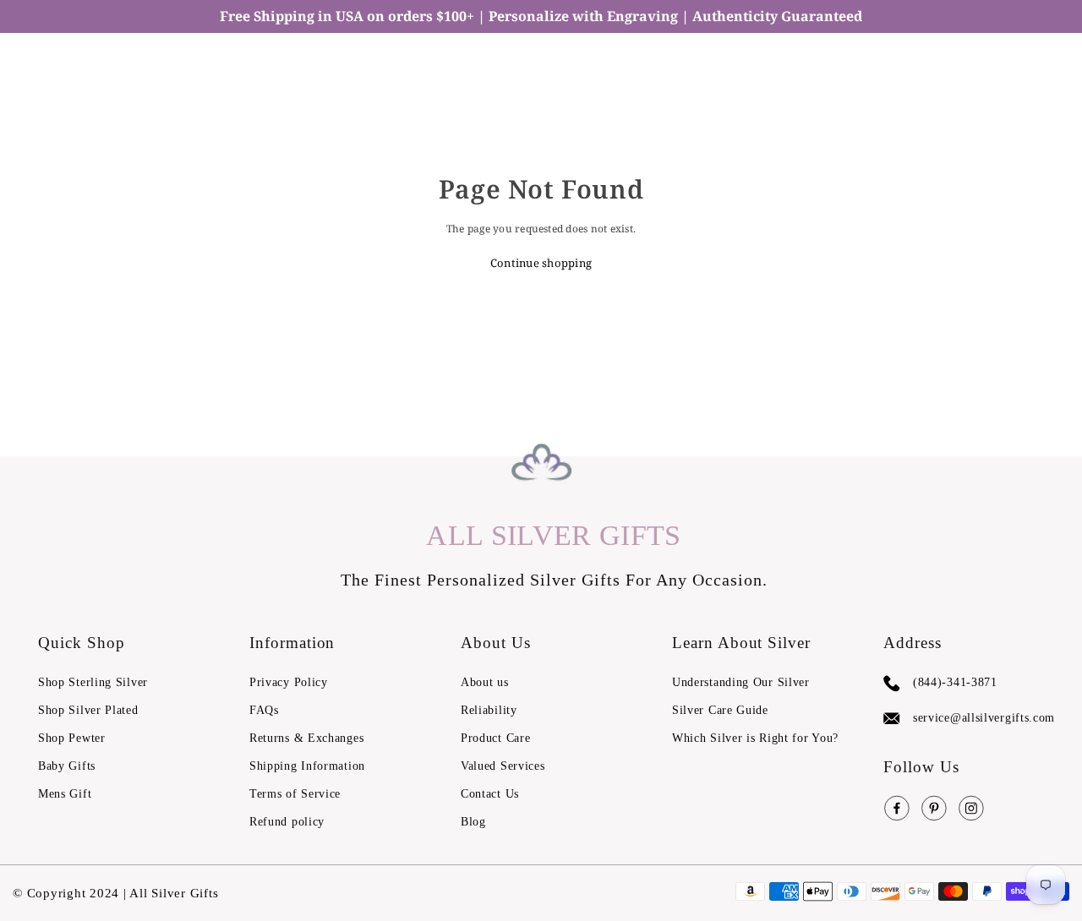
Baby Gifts (67, 766)
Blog (473, 821)
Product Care (495, 738)
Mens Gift (64, 793)
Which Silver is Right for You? (755, 738)
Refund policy (287, 821)
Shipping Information (307, 766)
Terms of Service (295, 793)
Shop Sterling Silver (93, 682)
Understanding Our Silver (741, 682)
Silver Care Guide (720, 710)
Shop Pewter (72, 738)
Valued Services (503, 766)
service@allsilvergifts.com (984, 717)
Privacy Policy (288, 682)
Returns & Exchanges (306, 738)
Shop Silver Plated (88, 710)
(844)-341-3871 (955, 682)
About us (485, 682)
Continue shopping (541, 262)
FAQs (264, 710)
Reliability (489, 710)
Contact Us (490, 793)
